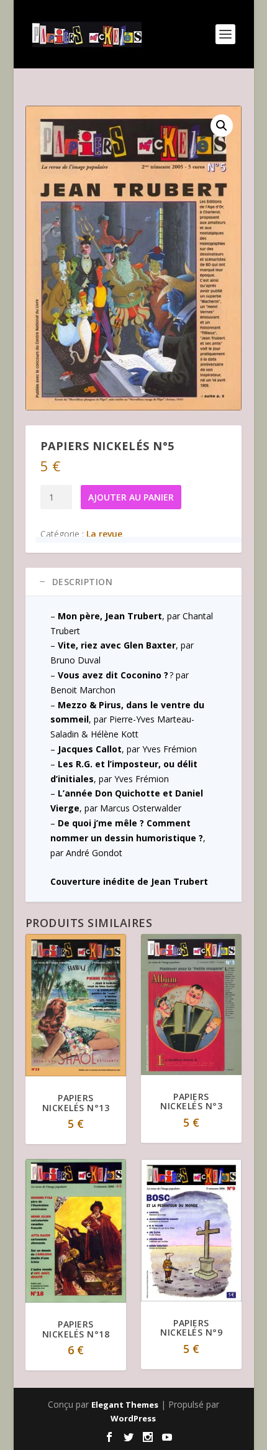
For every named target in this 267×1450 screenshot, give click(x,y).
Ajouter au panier (131, 497)
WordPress (133, 1418)
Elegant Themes (124, 1404)
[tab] (133, 582)
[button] (221, 125)
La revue (104, 534)
